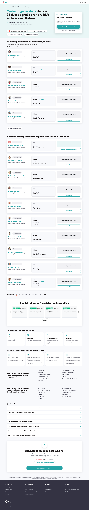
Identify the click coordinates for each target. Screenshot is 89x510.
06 (33, 294)
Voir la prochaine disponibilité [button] (69, 149)
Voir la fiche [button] (69, 59)
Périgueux (41, 370)
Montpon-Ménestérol (68, 372)
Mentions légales (9, 506)
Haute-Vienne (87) (67, 396)
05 (30, 294)
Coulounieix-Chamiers (44, 378)
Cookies (67, 491)
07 (36, 294)
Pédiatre (7, 491)
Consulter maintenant (68, 27)
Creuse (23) (41, 394)
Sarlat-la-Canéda (43, 376)
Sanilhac (64, 376)
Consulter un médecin (43, 468)
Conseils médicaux (29, 494)
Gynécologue (8, 489)
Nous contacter (48, 489)
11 (40, 294)
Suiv (45, 294)
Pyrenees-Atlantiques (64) (69, 390)
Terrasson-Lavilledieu (68, 370)
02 (20, 294)
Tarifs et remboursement (31, 491)
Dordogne (27, 6)
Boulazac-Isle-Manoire (44, 374)
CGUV (15, 506)
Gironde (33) (41, 396)
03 (23, 294)
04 (26, 294)
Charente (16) (41, 388)
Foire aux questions (49, 487)
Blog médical (28, 487)
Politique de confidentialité (71, 487)
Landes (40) (41, 398)
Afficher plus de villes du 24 (69, 378)
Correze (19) (41, 392)
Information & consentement (72, 489)
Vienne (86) (65, 394)
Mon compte (82, 2)
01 (16, 294)
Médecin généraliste (16, 6)
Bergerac (40, 372)
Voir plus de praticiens (13, 128)
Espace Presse (48, 491)
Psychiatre (7, 494)
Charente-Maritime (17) (44, 390)
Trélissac (40, 380)
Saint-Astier (65, 374)
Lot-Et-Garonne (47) (67, 388)
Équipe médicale (29, 489)
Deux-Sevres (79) (66, 392)
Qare (8, 6)
